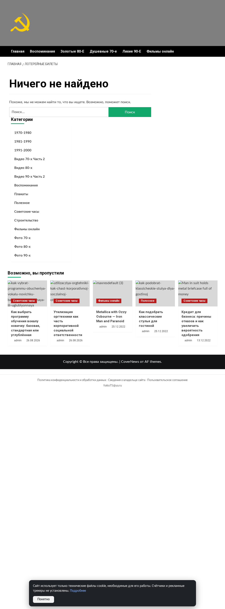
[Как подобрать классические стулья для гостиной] (155, 293)
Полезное (22, 203)
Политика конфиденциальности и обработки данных (71, 380)
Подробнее (78, 590)
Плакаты (21, 194)
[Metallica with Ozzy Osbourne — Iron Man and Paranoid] (112, 293)
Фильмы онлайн (160, 51)
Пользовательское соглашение (167, 380)
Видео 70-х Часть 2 (29, 159)
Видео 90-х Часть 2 (29, 176)
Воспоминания (42, 51)
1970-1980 (22, 133)
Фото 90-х (22, 255)
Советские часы (26, 211)
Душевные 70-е (103, 51)
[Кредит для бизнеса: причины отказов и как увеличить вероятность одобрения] (198, 293)
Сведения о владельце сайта (126, 380)
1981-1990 (22, 141)
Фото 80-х (22, 246)
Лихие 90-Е (131, 51)
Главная (17, 51)
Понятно (43, 599)
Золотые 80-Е (72, 51)
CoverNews (130, 361)
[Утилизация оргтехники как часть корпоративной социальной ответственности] (70, 293)
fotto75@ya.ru (112, 385)
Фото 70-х (22, 238)
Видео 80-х (23, 168)
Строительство (26, 220)
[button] (215, 51)
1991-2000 (22, 150)
